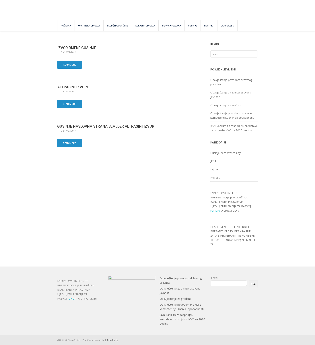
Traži (214, 278)
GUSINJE (192, 25)
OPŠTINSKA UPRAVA (89, 25)
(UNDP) (215, 210)
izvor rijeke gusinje (76, 48)
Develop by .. (113, 340)
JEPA (213, 161)
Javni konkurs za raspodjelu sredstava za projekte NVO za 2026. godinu (183, 319)
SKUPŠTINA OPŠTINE (117, 25)
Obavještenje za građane (226, 105)
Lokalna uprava (145, 25)
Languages (227, 25)
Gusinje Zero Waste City (225, 153)
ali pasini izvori (72, 87)
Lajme (214, 169)
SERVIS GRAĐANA (171, 25)
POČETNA (66, 25)
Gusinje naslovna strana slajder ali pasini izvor (105, 126)
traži (253, 284)
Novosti (215, 177)
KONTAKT (209, 25)
